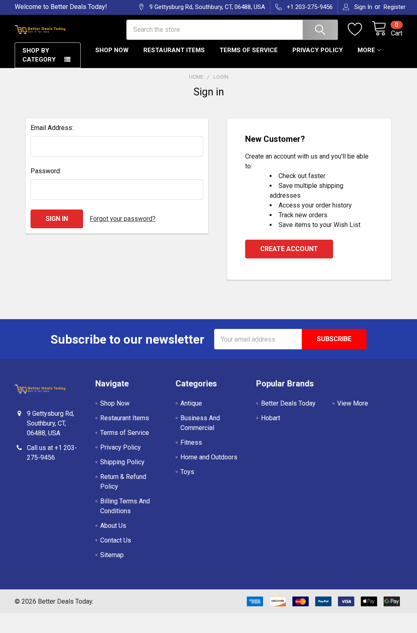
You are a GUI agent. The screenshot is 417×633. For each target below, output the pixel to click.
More (366, 50)
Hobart (270, 418)
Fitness (191, 442)
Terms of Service (248, 50)
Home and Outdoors (208, 457)
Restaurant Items (174, 50)
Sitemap (112, 555)
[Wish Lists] (360, 29)
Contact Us (115, 540)
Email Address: (52, 128)
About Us (113, 525)
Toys (187, 472)
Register (395, 7)
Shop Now (112, 50)
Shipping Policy (122, 462)
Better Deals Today (288, 403)
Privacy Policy (317, 50)
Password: (46, 171)
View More (352, 403)
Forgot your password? (123, 219)
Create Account (289, 249)
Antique (191, 403)
